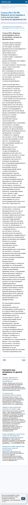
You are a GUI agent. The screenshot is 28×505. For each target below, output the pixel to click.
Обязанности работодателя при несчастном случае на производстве (13, 448)
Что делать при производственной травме (11, 394)
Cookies (4, 501)
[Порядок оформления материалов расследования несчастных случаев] (4, 360)
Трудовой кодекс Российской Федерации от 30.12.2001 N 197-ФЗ (13, 27)
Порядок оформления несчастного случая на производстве (10, 379)
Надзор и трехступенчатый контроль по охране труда (11, 408)
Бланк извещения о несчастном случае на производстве (13, 435)
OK (23, 498)
